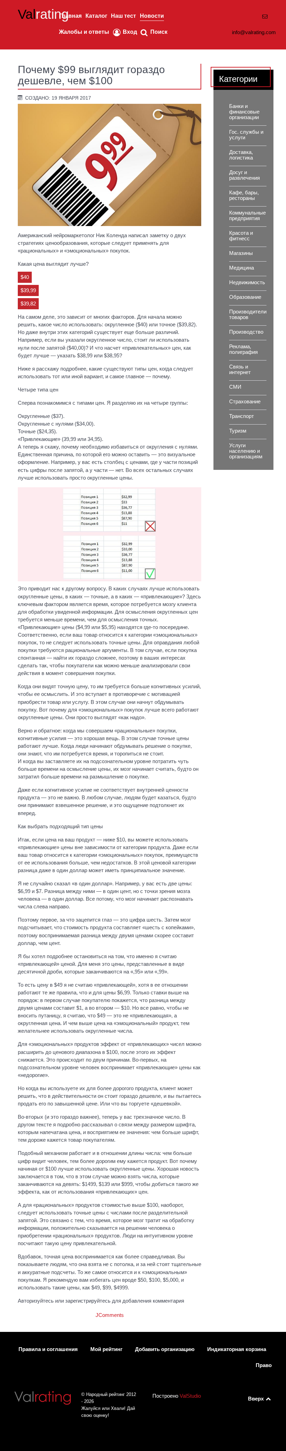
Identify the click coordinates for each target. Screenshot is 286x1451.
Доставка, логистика (241, 155)
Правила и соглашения (48, 1349)
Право (264, 1365)
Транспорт (241, 416)
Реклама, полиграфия (243, 349)
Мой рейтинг (106, 1349)
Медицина (241, 268)
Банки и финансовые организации (244, 111)
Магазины (241, 253)
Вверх (256, 1399)
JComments (110, 1315)
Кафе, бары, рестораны (244, 195)
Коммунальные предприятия (247, 215)
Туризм (237, 431)
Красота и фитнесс (241, 235)
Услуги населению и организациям (245, 451)
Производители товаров (247, 314)
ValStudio (190, 1396)
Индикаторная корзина (236, 1349)
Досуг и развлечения (244, 175)
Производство (246, 332)
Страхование (245, 401)
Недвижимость (247, 282)
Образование (245, 297)
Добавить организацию (165, 1349)
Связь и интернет (240, 369)
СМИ (235, 387)
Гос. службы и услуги (246, 134)
